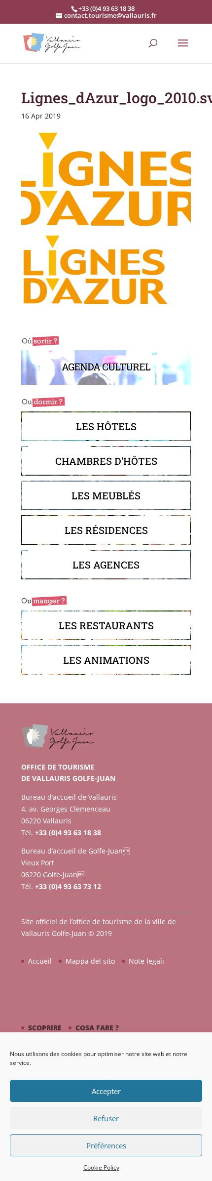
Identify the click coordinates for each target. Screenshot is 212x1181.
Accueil (40, 961)
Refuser (106, 1118)
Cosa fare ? (97, 1027)
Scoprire (45, 1027)
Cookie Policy (101, 1167)
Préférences (106, 1145)
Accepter (106, 1091)
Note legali (146, 961)
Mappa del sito (90, 961)
